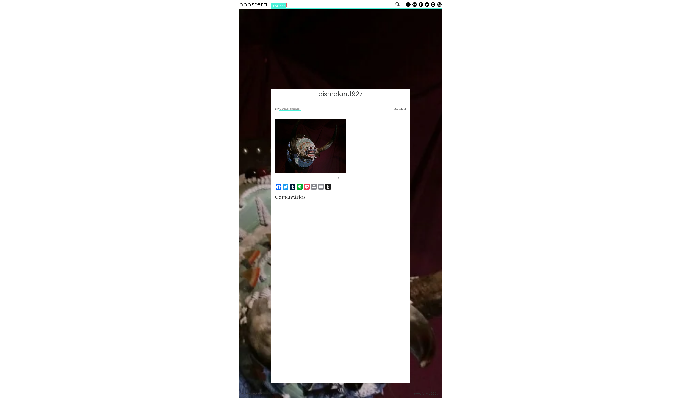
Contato (270, 393)
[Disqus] (340, 245)
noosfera (253, 5)
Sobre (246, 393)
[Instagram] (432, 4)
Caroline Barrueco (290, 108)
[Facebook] (420, 4)
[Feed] (439, 4)
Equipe (257, 393)
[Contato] (414, 4)
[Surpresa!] (408, 4)
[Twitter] (426, 4)
